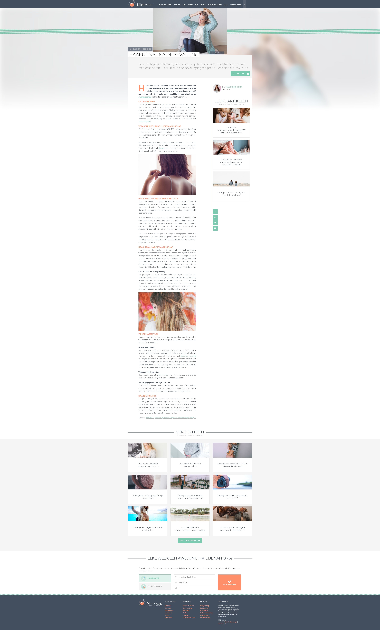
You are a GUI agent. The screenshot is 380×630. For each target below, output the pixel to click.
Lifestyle (203, 5)
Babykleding (204, 606)
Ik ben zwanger (153, 578)
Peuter (190, 5)
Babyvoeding (187, 608)
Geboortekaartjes (206, 613)
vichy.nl (193, 417)
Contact (168, 608)
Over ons (168, 606)
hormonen (163, 148)
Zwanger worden (165, 5)
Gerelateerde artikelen (189, 540)
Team (167, 615)
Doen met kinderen (215, 5)
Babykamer (204, 610)
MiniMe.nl (142, 4)
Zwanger (177, 5)
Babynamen (204, 608)
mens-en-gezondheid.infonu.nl (166, 417)
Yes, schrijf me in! (229, 584)
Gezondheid (146, 49)
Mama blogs (204, 615)
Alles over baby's (188, 606)
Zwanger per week (189, 617)
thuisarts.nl (150, 417)
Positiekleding (205, 617)
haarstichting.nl (184, 417)
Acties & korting (236, 5)
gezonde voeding (188, 356)
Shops (226, 5)
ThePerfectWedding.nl (230, 622)
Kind (196, 5)
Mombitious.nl (222, 624)
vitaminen (162, 375)
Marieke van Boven (234, 87)
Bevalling (186, 610)
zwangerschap (144, 97)
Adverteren (169, 610)
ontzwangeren (145, 121)
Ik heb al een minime (154, 586)
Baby (184, 5)
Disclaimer (168, 617)
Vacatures (168, 613)
